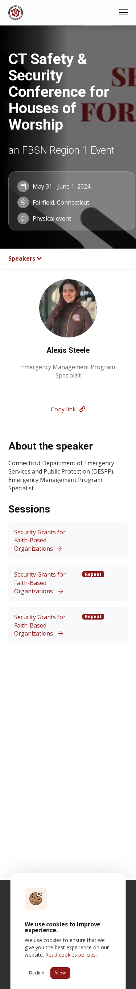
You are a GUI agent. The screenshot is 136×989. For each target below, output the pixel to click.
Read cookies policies (70, 954)
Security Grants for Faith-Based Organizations (40, 540)
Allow (60, 973)
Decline (36, 973)
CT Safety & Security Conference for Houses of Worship (58, 91)
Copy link (63, 409)
